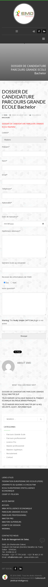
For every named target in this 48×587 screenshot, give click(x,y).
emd (5, 115)
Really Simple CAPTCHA (23, 320)
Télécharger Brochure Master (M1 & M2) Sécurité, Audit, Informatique (22, 405)
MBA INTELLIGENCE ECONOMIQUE (17, 508)
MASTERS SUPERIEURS (11, 522)
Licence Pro (11, 442)
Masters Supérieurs (14, 449)
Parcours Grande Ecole (15, 434)
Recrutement (11, 453)
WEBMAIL (6, 528)
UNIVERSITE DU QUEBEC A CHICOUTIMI (19, 484)
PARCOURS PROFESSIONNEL (14, 515)
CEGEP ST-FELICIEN (10, 494)
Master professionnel (15, 446)
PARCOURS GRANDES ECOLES (15, 512)
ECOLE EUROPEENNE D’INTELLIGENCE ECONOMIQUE (18, 489)
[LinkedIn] (44, 31)
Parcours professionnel (16, 438)
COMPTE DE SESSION (11, 525)
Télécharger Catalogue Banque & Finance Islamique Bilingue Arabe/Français (23, 399)
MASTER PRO (7, 518)
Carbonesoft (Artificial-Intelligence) (27, 579)
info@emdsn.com (15, 557)
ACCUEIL (5, 505)
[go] (41, 419)
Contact (9, 457)
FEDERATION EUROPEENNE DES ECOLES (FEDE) (22, 481)
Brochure (6, 117)
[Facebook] (39, 31)
